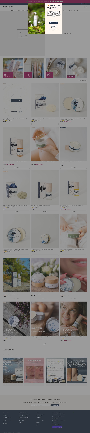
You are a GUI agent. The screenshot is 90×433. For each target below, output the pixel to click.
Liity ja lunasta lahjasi (54, 22)
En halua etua (53, 26)
